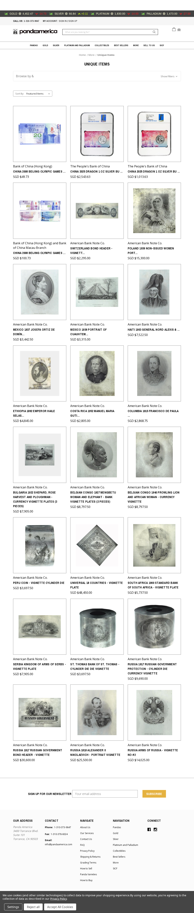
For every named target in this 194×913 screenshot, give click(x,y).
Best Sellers (121, 45)
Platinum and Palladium (77, 45)
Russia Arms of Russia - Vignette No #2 (153, 752)
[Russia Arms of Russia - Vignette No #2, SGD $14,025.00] (154, 712)
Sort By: (19, 93)
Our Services (87, 833)
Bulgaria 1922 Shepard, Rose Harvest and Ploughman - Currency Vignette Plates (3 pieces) (35, 499)
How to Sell (86, 868)
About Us (85, 827)
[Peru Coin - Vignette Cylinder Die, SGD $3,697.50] (40, 545)
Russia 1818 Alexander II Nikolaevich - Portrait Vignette (95, 752)
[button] (97, 76)
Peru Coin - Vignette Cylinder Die (38, 583)
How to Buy (86, 880)
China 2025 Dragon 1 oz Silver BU (96, 171)
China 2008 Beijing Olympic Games (39, 171)
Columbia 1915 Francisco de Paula (153, 413)
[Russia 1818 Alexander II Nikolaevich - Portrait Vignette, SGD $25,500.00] (97, 712)
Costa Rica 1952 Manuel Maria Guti (92, 413)
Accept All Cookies (60, 907)
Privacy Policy (87, 850)
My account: (50, 21)
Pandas (34, 45)
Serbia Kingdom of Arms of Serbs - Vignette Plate (39, 666)
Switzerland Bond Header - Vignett (91, 250)
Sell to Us (149, 45)
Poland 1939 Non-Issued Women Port (151, 250)
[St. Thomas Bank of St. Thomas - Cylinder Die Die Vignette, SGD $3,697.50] (97, 626)
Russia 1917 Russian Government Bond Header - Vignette (37, 752)
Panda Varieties (88, 874)
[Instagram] (155, 829)
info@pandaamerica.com (58, 844)
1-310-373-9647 (31, 21)
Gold (45, 45)
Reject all (33, 907)
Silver (56, 45)
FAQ (82, 845)
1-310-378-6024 (59, 834)
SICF (162, 45)
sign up (72, 21)
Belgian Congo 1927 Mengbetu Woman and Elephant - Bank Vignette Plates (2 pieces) (93, 497)
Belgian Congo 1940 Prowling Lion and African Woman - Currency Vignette (154, 497)
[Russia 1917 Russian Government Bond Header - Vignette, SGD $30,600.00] (40, 712)
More (136, 45)
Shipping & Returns (90, 856)
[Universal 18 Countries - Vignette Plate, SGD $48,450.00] (97, 545)
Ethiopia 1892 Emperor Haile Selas (34, 413)
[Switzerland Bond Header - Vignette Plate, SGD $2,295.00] (97, 210)
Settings (13, 907)
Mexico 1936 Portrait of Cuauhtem (88, 331)
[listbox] (39, 93)
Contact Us (86, 839)
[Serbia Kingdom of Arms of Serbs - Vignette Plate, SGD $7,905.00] (40, 626)
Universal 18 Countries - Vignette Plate (96, 585)
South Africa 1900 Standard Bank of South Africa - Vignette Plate (153, 585)
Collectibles (102, 45)
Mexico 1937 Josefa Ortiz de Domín (34, 331)
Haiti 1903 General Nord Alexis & (154, 329)
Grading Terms (88, 862)
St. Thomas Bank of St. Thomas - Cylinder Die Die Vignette (94, 666)
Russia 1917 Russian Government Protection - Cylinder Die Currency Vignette (152, 668)
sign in (63, 21)
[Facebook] (149, 829)
